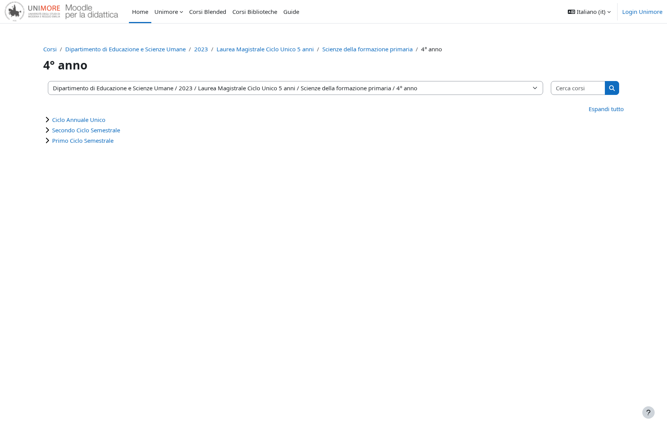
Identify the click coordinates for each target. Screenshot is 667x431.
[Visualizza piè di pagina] (648, 412)
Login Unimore (642, 11)
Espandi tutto (606, 109)
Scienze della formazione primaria (367, 49)
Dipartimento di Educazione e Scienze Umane (125, 49)
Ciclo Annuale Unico (78, 119)
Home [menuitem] (140, 11)
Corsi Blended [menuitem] (207, 11)
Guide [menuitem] (291, 11)
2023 (201, 49)
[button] (589, 11)
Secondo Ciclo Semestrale (86, 130)
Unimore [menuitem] (166, 11)
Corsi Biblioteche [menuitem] (254, 11)
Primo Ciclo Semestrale (82, 140)
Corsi (50, 49)
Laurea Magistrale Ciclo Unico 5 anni (265, 49)
